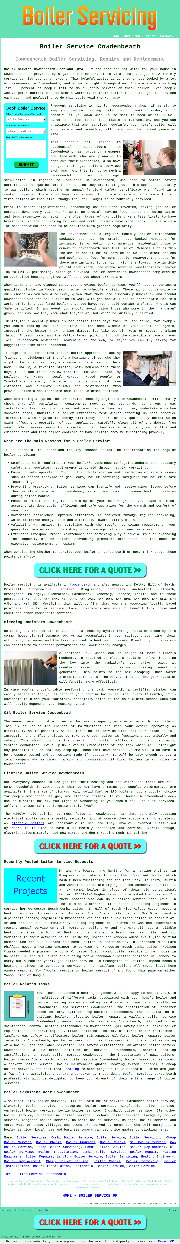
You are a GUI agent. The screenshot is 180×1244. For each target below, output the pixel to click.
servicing (77, 105)
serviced (99, 124)
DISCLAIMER (167, 36)
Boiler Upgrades (81, 1142)
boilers (100, 207)
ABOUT (138, 36)
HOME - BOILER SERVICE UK (90, 1195)
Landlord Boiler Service (79, 1156)
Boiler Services (31, 1137)
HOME (116, 36)
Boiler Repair (143, 1152)
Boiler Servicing (145, 1137)
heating (72, 1069)
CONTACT (151, 36)
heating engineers (102, 399)
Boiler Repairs (39, 1156)
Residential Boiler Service (99, 1166)
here (162, 1129)
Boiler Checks (49, 1142)
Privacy (173, 1210)
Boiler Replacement (147, 1147)
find (18, 1101)
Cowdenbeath (80, 584)
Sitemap (6, 1210)
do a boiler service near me (134, 899)
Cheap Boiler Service (67, 1161)
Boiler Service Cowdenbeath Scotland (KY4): (45, 69)
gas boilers (22, 189)
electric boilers (28, 823)
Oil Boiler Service (148, 1142)
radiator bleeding (149, 631)
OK (172, 1241)
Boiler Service (111, 1137)
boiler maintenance (90, 1036)
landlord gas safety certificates (36, 1036)
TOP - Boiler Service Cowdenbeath (35, 1174)
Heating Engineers (157, 1156)
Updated (49, 1210)
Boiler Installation (57, 1152)
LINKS (126, 36)
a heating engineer (151, 870)
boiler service (110, 253)
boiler (91, 74)
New (40, 1210)
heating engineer (46, 277)
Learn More (156, 1241)
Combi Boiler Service (71, 1137)
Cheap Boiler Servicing (59, 1147)
